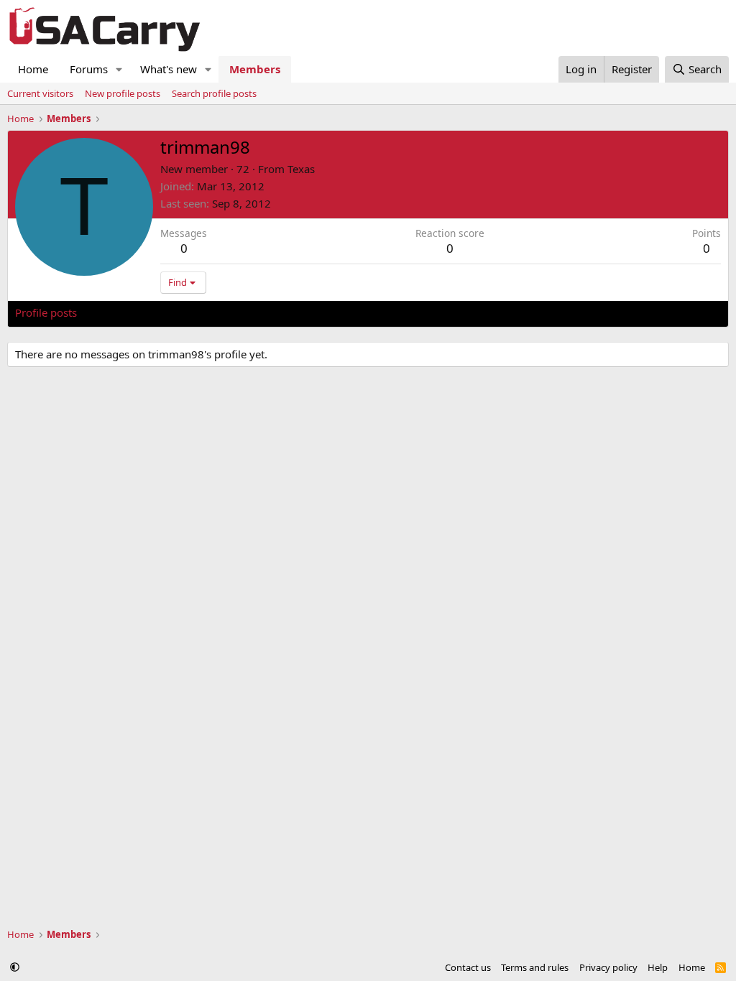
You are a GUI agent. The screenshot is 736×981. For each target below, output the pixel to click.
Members (254, 69)
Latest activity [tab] (125, 312)
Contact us (468, 967)
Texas (301, 169)
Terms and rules (535, 967)
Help (658, 967)
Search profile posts (214, 93)
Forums (89, 69)
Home (33, 69)
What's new (168, 69)
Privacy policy (608, 967)
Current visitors (40, 93)
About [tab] (245, 312)
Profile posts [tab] (46, 312)
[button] (119, 69)
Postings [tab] (194, 312)
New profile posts (122, 93)
